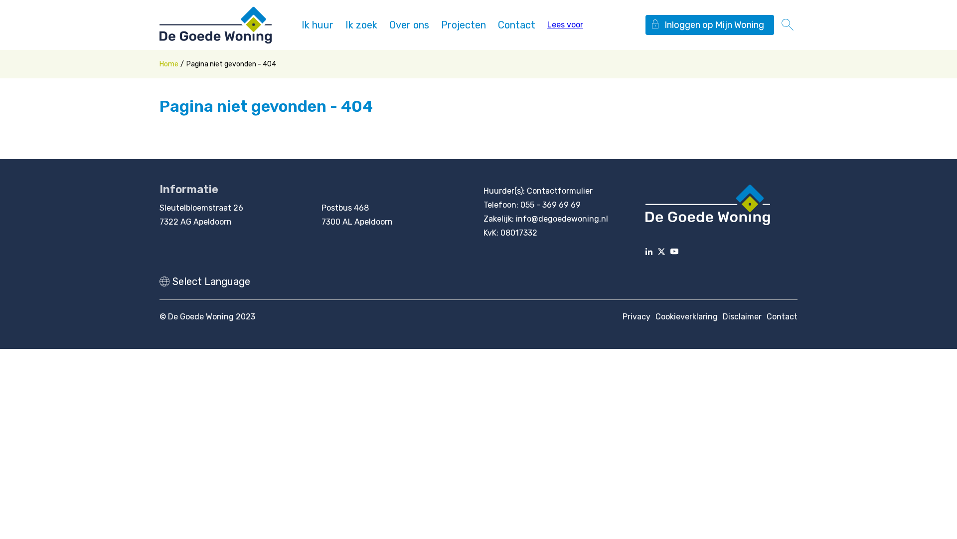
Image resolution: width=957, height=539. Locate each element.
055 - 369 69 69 (550, 205)
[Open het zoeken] (788, 25)
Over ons (409, 25)
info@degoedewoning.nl (562, 219)
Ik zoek (361, 25)
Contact (516, 25)
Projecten (463, 25)
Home (169, 64)
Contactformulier (560, 191)
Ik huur (317, 25)
